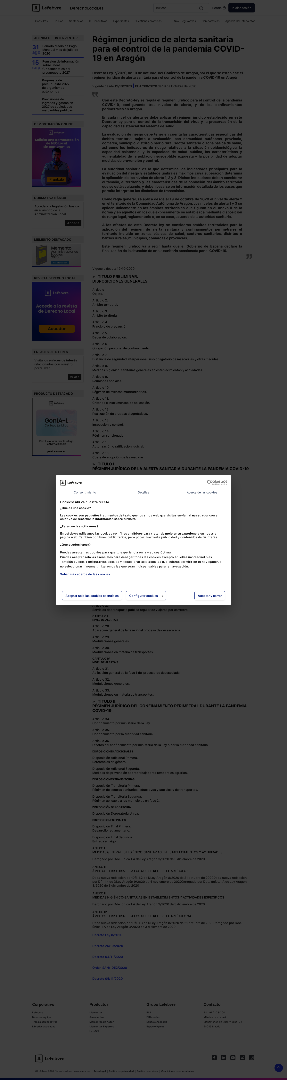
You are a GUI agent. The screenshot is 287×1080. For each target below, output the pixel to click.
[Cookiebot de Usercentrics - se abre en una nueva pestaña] (210, 482)
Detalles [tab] (143, 492)
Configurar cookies (143, 596)
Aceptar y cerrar (210, 596)
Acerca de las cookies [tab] (202, 492)
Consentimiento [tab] (85, 492)
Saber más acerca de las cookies (85, 574)
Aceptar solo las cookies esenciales (92, 596)
